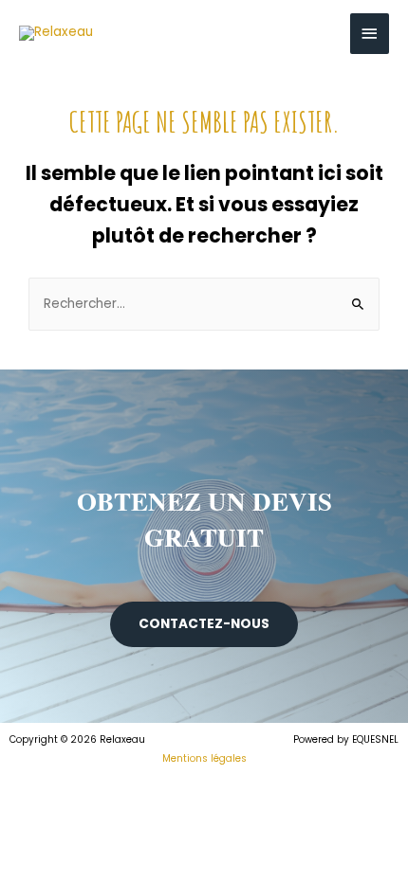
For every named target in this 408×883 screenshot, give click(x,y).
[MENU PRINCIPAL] (370, 33)
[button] (204, 624)
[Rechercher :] (204, 304)
